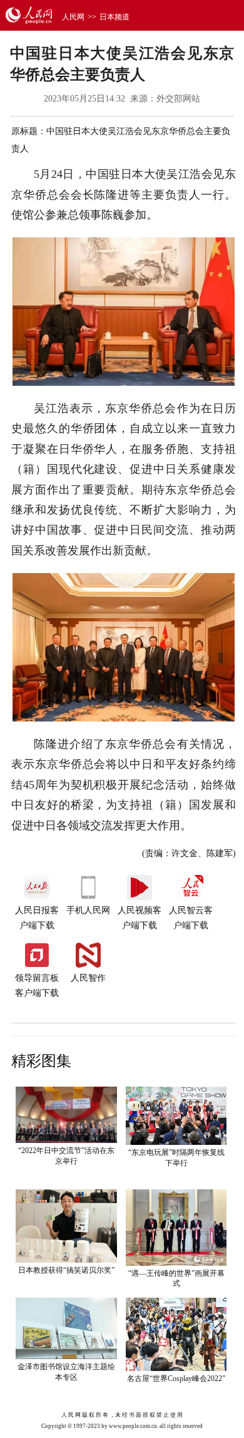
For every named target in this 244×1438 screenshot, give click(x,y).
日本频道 (114, 17)
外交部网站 (178, 98)
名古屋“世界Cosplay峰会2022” (176, 1378)
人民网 (73, 17)
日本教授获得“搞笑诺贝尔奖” (66, 1270)
